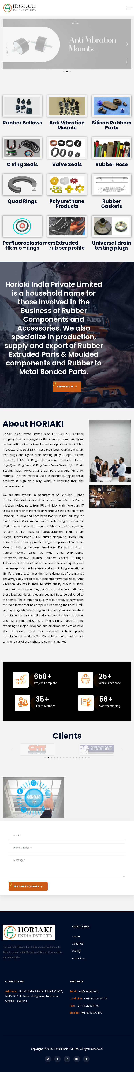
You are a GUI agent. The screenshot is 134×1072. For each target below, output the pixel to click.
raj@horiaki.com (84, 991)
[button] (63, 71)
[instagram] (67, 1059)
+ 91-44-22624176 (88, 998)
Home (76, 936)
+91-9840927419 (86, 1012)
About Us (77, 943)
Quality (76, 951)
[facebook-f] (57, 1059)
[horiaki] (20, 8)
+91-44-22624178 (84, 1005)
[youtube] (76, 1059)
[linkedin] (86, 1059)
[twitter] (48, 1059)
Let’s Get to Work (26, 886)
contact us (78, 958)
